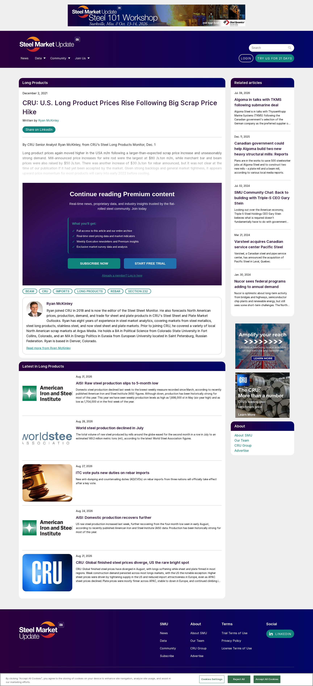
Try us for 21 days (274, 58)
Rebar (115, 291)
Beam (30, 291)
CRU (45, 291)
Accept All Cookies (267, 679)
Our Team (241, 440)
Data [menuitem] (38, 58)
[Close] (307, 679)
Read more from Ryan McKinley (48, 348)
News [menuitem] (24, 58)
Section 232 (138, 291)
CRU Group (243, 445)
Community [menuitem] (58, 58)
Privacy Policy (231, 640)
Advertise (241, 450)
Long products (90, 291)
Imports (62, 291)
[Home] (57, 44)
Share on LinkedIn (39, 129)
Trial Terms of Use (234, 633)
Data (163, 640)
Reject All (239, 679)
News (164, 633)
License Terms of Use (237, 648)
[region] (156, 679)
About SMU (243, 435)
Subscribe (167, 656)
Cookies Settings (211, 679)
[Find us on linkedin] (280, 634)
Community (168, 648)
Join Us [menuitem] (80, 58)
